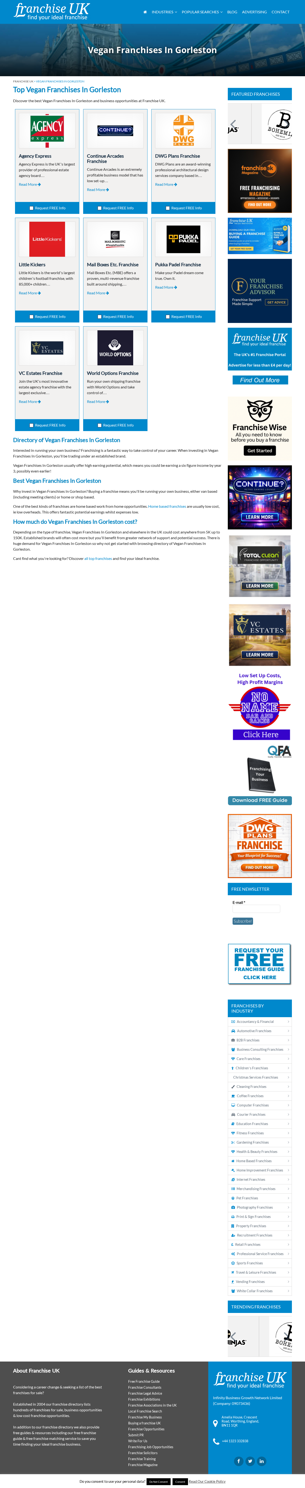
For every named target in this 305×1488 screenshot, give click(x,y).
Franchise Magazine (143, 1465)
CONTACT (281, 12)
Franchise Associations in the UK (152, 1405)
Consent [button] (180, 1481)
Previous (234, 124)
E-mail (239, 902)
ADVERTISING (254, 12)
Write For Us (137, 1441)
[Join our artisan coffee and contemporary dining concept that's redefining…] (260, 123)
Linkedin (261, 1461)
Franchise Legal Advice (145, 1393)
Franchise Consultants (144, 1387)
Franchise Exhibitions (144, 1399)
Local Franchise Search (145, 1411)
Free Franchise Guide (144, 1381)
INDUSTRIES (162, 12)
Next (286, 124)
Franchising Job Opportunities (150, 1447)
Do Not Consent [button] (158, 1481)
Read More (28, 184)
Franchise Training (142, 1459)
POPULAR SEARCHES (200, 12)
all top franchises (98, 558)
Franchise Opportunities (146, 1429)
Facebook (239, 1461)
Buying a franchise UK (144, 1423)
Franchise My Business (145, 1417)
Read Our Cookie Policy (207, 1481)
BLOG (232, 12)
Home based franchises (167, 506)
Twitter (250, 1461)
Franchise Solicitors (143, 1453)
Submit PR (136, 1435)
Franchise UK (23, 81)
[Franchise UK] (52, 11)
